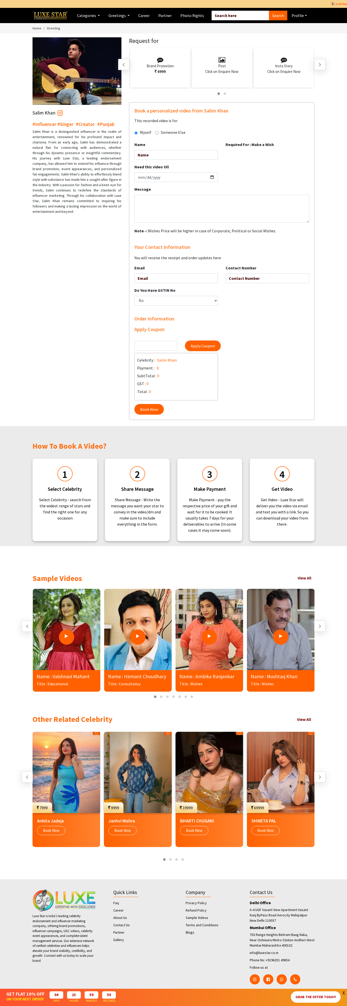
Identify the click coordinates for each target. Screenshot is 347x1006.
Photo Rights (192, 15)
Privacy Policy (196, 903)
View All (304, 578)
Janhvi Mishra (121, 821)
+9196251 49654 (278, 960)
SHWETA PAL (263, 821)
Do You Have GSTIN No (155, 290)
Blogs (190, 932)
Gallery (118, 939)
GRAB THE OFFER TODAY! (315, 997)
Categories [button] (87, 15)
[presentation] (123, 64)
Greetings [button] (117, 15)
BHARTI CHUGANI (197, 821)
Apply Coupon (203, 345)
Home (37, 28)
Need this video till (151, 166)
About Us (120, 917)
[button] (219, 93)
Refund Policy (196, 910)
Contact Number (241, 267)
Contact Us (121, 925)
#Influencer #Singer (53, 124)
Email (139, 267)
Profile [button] (298, 15)
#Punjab (105, 124)
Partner (165, 15)
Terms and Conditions (202, 925)
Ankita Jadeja (50, 821)
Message (142, 189)
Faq (116, 903)
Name (139, 144)
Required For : (250, 144)
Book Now (149, 409)
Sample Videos (197, 917)
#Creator (85, 124)
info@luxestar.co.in (264, 952)
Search (278, 15)
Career (144, 15)
